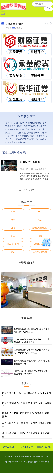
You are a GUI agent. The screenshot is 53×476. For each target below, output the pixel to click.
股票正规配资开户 (40, 227)
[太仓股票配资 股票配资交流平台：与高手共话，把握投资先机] (7, 341)
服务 (13, 252)
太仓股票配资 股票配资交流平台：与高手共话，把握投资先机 (32, 341)
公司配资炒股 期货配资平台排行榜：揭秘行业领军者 (32, 362)
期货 (40, 219)
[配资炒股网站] (13, 5)
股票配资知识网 (33, 461)
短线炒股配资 (40, 244)
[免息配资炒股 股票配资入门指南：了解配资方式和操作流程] (7, 330)
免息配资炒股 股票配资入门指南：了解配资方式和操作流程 (32, 330)
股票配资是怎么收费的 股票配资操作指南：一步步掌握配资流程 (32, 351)
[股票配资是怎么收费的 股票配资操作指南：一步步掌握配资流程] (7, 351)
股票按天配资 (13, 244)
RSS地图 (33, 456)
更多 (46, 23)
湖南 (13, 235)
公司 (13, 227)
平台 (40, 211)
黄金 (13, 219)
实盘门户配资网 (40, 252)
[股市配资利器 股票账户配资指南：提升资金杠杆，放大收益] (7, 373)
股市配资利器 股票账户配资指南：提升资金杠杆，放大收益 (32, 372)
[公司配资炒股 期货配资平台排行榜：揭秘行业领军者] (7, 362)
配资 (13, 211)
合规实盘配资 (26, 447)
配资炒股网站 (9, 447)
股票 (40, 235)
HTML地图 (43, 456)
